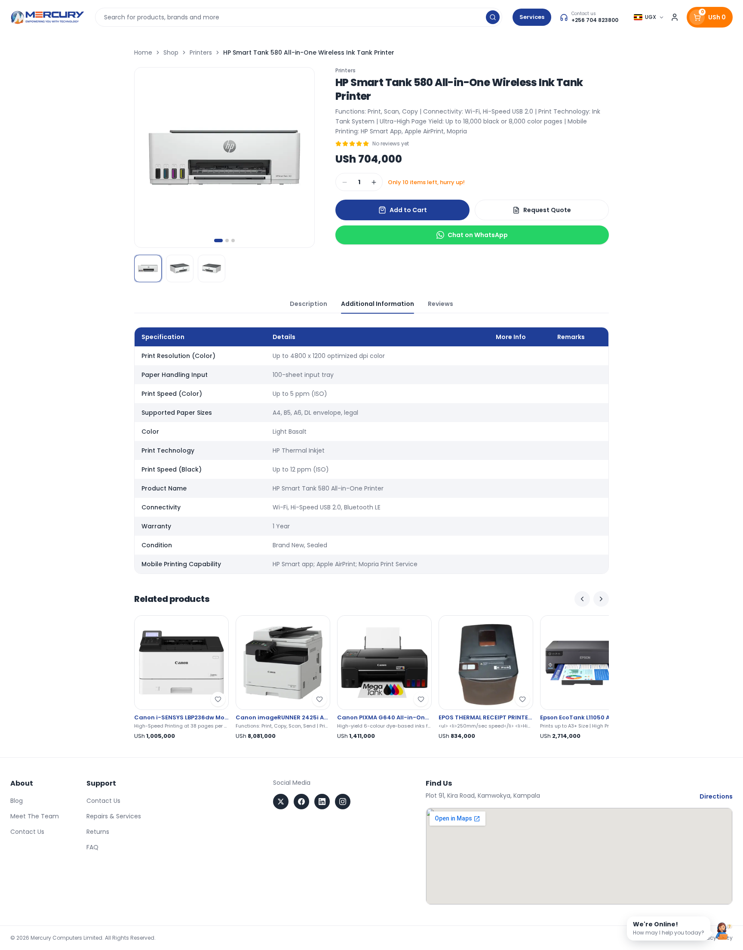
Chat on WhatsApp (478, 235)
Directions (716, 796)
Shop (170, 52)
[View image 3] (211, 268)
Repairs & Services (113, 816)
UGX (650, 17)
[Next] (601, 599)
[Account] (674, 17)
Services (531, 17)
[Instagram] (342, 801)
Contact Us (27, 831)
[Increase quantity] (374, 182)
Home (143, 52)
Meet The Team (34, 816)
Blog (16, 800)
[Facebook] (301, 801)
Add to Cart (408, 210)
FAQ (92, 847)
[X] (281, 801)
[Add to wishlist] (218, 699)
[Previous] (582, 599)
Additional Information (377, 303)
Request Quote (547, 210)
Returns (97, 831)
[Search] (493, 17)
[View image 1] (148, 268)
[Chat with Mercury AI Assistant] (724, 931)
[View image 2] (179, 268)
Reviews (440, 303)
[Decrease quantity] (344, 182)
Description (308, 303)
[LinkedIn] (322, 801)
